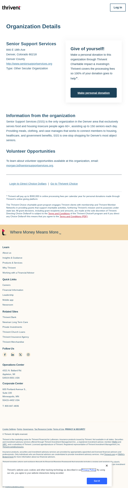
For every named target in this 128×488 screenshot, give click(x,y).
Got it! (97, 481)
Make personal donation (94, 93)
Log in (118, 7)
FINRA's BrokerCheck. (14, 487)
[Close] (106, 465)
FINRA (114, 442)
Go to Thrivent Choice (64, 183)
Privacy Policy (89, 470)
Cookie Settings (9, 429)
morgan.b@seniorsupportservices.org (29, 165)
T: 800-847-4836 (10, 406)
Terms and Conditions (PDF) (74, 216)
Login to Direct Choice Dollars (28, 183)
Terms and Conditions (59, 213)
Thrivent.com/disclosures (13, 447)
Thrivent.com (109, 454)
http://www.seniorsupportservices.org (29, 63)
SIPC (4, 444)
